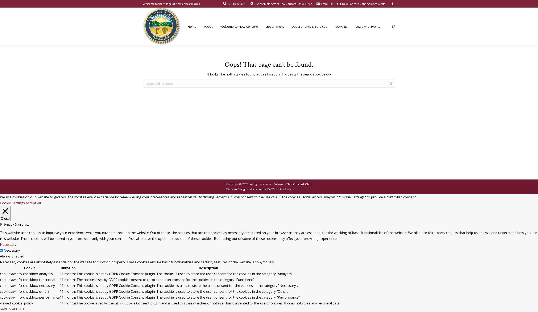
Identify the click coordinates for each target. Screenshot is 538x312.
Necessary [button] (8, 244)
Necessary (12, 250)
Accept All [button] (33, 203)
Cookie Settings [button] (12, 203)
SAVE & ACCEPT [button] (12, 309)
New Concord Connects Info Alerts (363, 4)
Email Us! (327, 4)
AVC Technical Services (281, 189)
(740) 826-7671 (236, 4)
